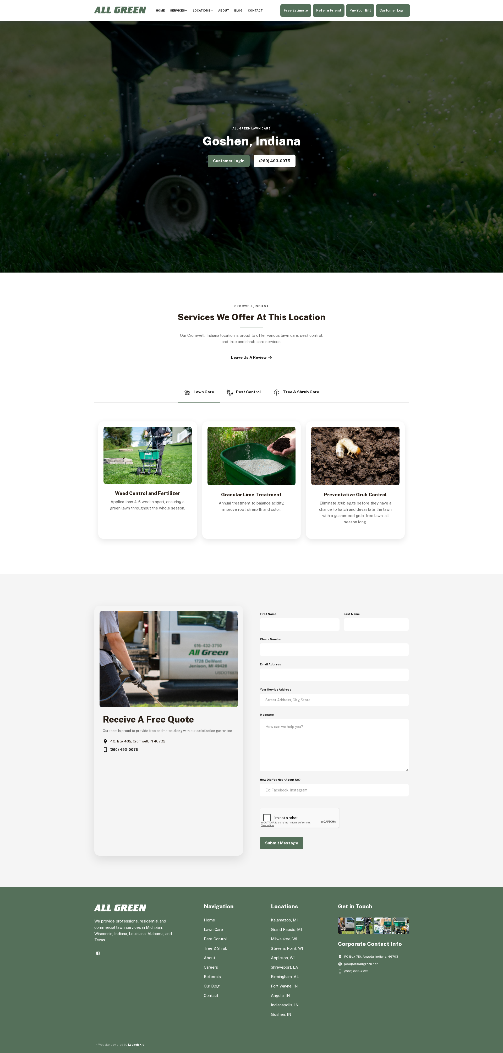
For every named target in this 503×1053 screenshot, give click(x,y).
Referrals (212, 976)
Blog (238, 10)
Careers (211, 967)
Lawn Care (213, 929)
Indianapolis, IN (285, 1005)
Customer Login (393, 10)
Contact (255, 10)
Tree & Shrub (215, 948)
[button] (178, 10)
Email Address (270, 664)
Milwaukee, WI (284, 939)
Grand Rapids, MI (286, 929)
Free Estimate (296, 10)
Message (267, 714)
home (160, 10)
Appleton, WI (283, 958)
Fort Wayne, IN (284, 986)
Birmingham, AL (285, 976)
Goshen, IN (281, 1014)
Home (209, 920)
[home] (120, 10)
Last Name (352, 614)
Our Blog (212, 986)
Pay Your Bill (360, 10)
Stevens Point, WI (287, 948)
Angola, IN (280, 995)
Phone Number (271, 639)
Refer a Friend (328, 10)
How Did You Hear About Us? (280, 779)
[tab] (199, 393)
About (223, 10)
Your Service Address (275, 689)
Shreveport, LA (284, 967)
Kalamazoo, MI (284, 920)
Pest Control (215, 939)
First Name (268, 614)
